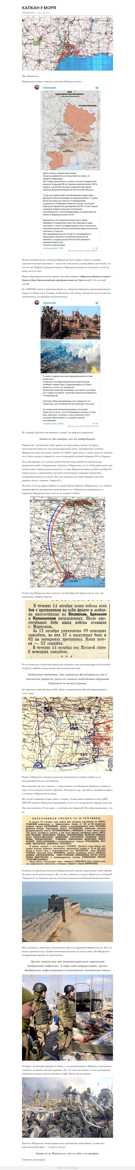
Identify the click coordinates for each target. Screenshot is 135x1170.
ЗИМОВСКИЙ (28, 13)
